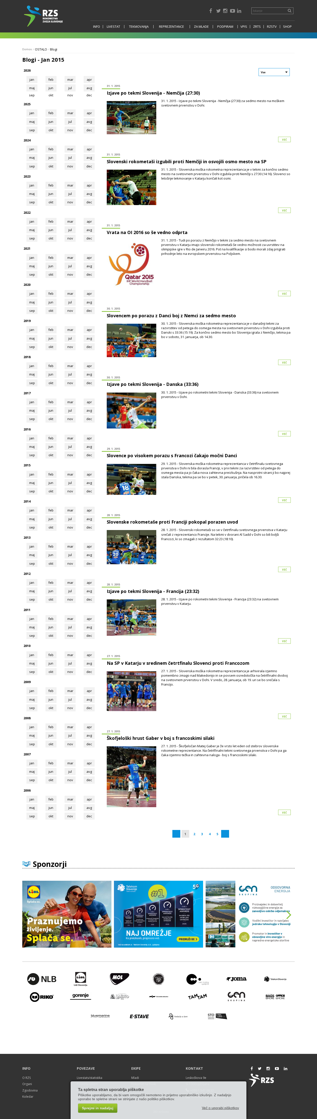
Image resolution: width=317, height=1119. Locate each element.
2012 (27, 573)
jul (70, 88)
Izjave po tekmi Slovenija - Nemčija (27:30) (153, 93)
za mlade (201, 26)
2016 (27, 429)
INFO (96, 26)
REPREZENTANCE (171, 26)
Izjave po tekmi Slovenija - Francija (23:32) (153, 591)
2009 (27, 682)
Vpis (243, 26)
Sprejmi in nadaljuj (97, 1108)
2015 (27, 465)
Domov (27, 49)
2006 (27, 790)
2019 (27, 321)
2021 (27, 248)
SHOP (287, 26)
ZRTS (257, 26)
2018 (27, 357)
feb (50, 79)
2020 (27, 284)
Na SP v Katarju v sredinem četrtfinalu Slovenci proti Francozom (178, 663)
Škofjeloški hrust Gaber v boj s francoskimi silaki (160, 738)
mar (70, 79)
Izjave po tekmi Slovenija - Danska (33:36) (152, 384)
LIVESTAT (113, 26)
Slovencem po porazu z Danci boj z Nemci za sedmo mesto (171, 316)
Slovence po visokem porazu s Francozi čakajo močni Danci (172, 455)
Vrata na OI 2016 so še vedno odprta (147, 232)
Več (284, 139)
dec (89, 130)
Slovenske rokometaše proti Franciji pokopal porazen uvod (172, 522)
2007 (27, 754)
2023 (27, 176)
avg (89, 88)
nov (70, 130)
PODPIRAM (225, 26)
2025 (27, 104)
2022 (27, 212)
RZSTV (272, 26)
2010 (27, 645)
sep (32, 130)
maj (32, 88)
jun (51, 88)
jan (31, 79)
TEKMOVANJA (139, 26)
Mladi (135, 1078)
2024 (27, 140)
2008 (27, 718)
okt (51, 130)
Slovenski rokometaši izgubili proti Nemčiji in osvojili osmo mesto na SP (186, 161)
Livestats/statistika (89, 1078)
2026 (27, 70)
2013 (27, 537)
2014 (27, 501)
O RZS (26, 1078)
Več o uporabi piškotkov (220, 1108)
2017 (27, 393)
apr (89, 79)
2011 (27, 610)
